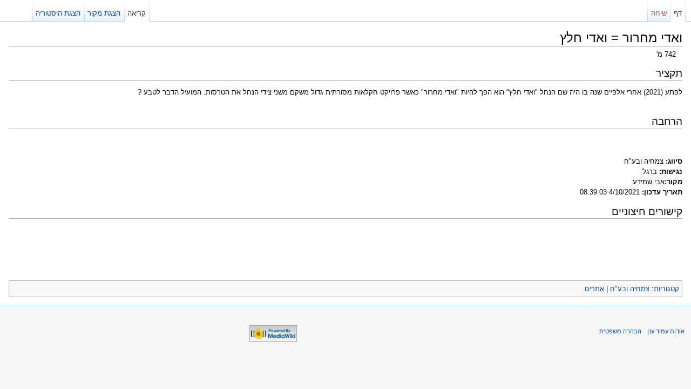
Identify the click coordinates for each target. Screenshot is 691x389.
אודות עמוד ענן (666, 331)
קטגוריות (666, 289)
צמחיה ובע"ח (629, 289)
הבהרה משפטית (620, 331)
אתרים (594, 289)
